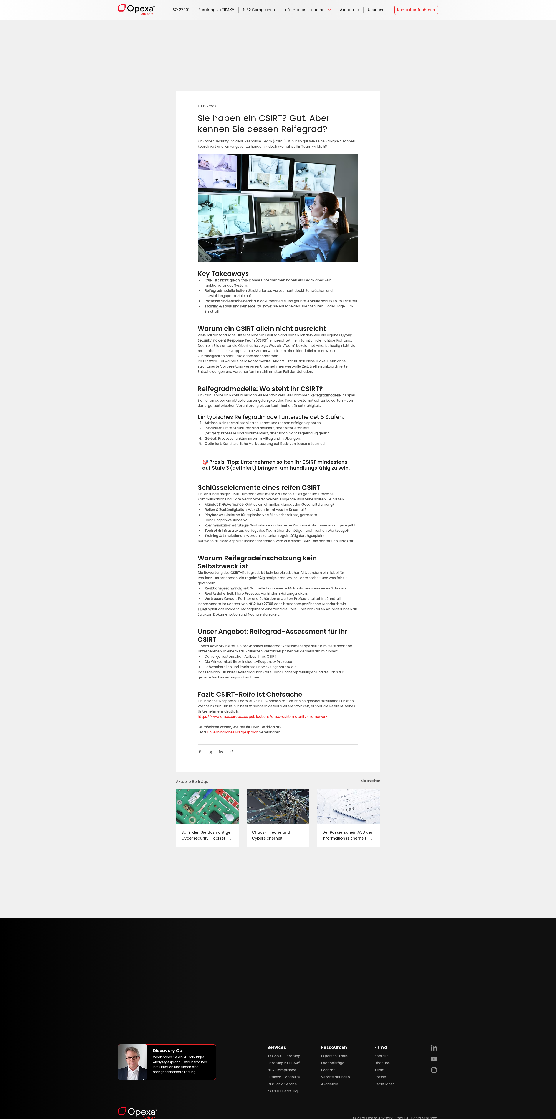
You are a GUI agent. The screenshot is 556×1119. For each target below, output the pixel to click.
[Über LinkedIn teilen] (221, 752)
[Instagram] (434, 1070)
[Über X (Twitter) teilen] (210, 752)
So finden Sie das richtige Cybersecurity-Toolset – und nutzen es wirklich (205, 835)
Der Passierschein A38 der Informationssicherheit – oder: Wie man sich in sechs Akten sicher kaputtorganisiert (347, 835)
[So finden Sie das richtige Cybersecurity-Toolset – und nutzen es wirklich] (207, 806)
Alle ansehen (370, 781)
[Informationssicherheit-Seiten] (329, 9)
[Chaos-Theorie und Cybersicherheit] (278, 806)
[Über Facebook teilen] (200, 752)
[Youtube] (434, 1059)
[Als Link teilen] (232, 752)
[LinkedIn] (434, 1048)
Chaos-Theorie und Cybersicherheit (271, 835)
